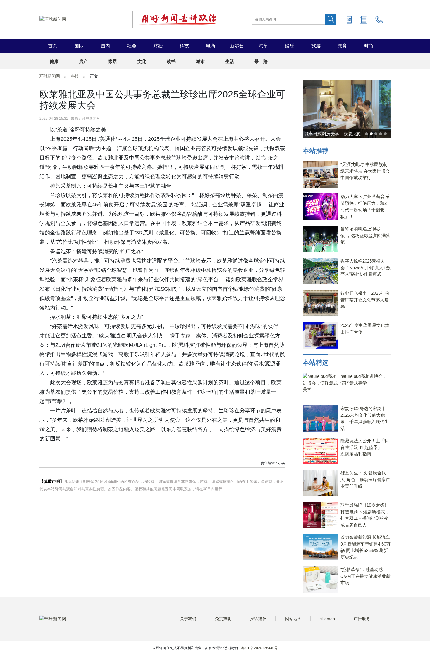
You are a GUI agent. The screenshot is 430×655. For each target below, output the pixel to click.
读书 (171, 61)
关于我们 (188, 618)
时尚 (368, 45)
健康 (54, 61)
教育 (342, 45)
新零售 (237, 45)
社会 (131, 45)
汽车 (263, 45)
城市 (200, 61)
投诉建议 (258, 618)
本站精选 (315, 362)
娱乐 (289, 45)
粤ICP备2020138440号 (259, 648)
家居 (112, 61)
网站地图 (293, 618)
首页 (52, 45)
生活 (229, 61)
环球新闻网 (49, 76)
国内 (105, 45)
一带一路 (259, 61)
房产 (83, 61)
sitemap (327, 618)
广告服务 (362, 618)
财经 (158, 45)
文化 (141, 61)
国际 (79, 45)
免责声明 (223, 618)
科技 (184, 45)
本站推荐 (315, 150)
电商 (210, 45)
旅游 (316, 45)
